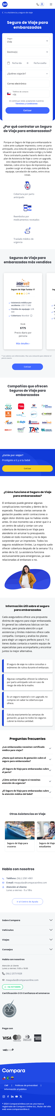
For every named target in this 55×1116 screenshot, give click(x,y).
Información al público (15, 1089)
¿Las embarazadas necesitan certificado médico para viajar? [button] (23, 748)
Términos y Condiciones (26, 103)
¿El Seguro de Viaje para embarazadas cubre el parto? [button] (25, 770)
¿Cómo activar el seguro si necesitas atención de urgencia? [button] (21, 781)
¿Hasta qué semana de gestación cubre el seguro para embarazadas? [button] (24, 759)
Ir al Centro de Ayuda (27, 901)
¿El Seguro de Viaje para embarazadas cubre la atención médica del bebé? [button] (25, 792)
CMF (6, 1085)
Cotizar (27, 110)
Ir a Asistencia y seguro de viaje (19, 12)
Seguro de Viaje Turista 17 (23, 289)
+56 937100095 (14, 987)
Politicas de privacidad (26, 1085)
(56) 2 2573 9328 (14, 973)
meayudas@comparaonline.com (22, 980)
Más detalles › (23, 343)
